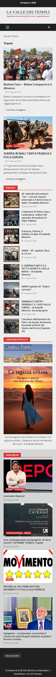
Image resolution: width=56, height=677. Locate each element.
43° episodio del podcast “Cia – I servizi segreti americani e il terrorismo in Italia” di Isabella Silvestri (11, 200)
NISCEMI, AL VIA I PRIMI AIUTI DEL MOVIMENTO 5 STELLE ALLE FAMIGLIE (28, 566)
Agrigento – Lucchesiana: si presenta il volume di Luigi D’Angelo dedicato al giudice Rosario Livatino (28, 613)
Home (7, 36)
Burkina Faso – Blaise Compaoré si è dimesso (28, 63)
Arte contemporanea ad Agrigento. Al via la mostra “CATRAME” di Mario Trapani (28, 519)
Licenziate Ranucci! (28, 476)
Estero (9, 77)
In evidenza (19, 146)
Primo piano (19, 489)
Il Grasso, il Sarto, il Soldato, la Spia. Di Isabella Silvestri (11, 236)
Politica (10, 580)
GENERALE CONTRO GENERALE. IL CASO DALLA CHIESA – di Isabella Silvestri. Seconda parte (11, 308)
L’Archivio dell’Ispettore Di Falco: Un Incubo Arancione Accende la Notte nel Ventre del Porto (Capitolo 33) (11, 326)
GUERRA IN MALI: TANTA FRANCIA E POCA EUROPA (28, 133)
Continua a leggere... (16, 109)
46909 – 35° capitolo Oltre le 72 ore (11, 254)
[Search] (49, 27)
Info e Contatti (12, 655)
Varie (9, 626)
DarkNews (19, 673)
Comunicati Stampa (14, 533)
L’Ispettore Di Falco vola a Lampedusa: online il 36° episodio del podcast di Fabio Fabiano (11, 218)
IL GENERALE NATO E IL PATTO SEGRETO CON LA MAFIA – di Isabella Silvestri (11, 272)
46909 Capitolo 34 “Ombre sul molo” (11, 290)
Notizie (9, 489)
